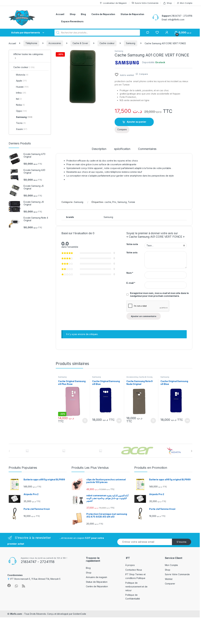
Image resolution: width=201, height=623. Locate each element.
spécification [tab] (122, 149)
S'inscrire (181, 542)
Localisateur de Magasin (115, 3)
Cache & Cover (80, 43)
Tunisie (131, 202)
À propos (130, 565)
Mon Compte (186, 3)
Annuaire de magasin (96, 577)
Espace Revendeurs (72, 21)
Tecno (21, 123)
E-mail (130, 283)
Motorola (22, 74)
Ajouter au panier (136, 121)
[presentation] (191, 451)
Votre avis (132, 252)
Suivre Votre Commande (146, 3)
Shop (169, 3)
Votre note (132, 244)
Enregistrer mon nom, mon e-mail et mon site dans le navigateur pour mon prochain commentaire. (159, 294)
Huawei (22, 86)
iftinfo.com (16, 613)
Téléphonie (31, 43)
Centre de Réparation (103, 14)
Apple (21, 80)
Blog (83, 14)
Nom (129, 273)
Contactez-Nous (133, 569)
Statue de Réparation (132, 14)
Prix (114, 202)
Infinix (21, 92)
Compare (143, 74)
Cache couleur (107, 43)
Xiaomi (21, 129)
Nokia (20, 104)
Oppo (21, 111)
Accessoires (55, 43)
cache (108, 202)
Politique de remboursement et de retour (136, 586)
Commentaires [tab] (147, 149)
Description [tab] (99, 149)
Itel (19, 99)
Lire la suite (119, 420)
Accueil (60, 14)
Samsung (130, 43)
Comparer (170, 583)
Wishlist (168, 579)
